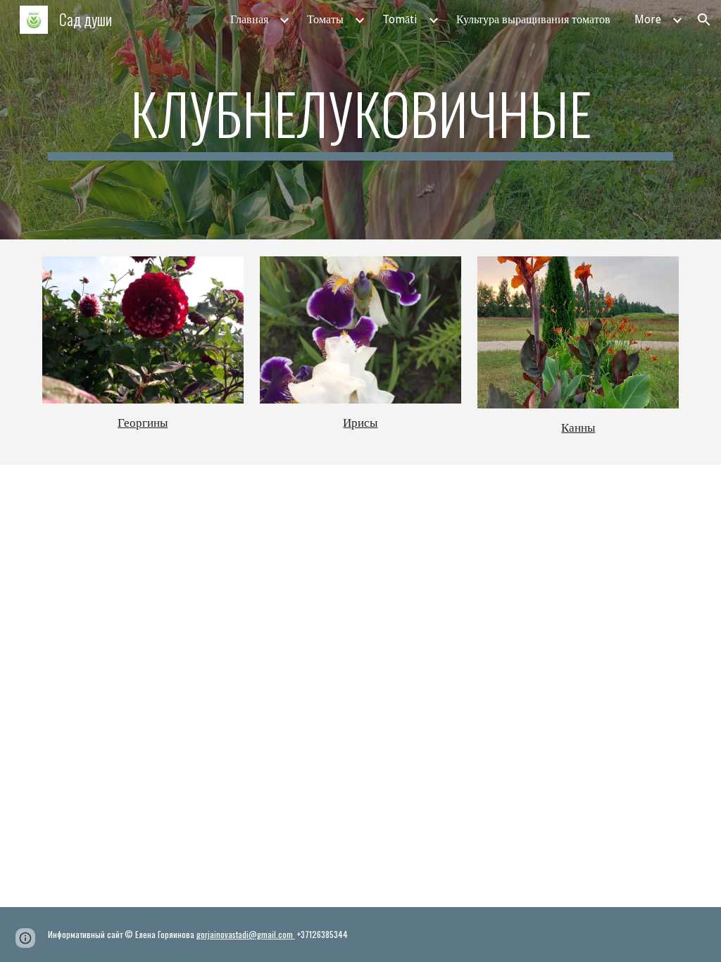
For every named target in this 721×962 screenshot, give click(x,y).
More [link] (647, 19)
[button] (704, 20)
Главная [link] (249, 19)
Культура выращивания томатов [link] (533, 19)
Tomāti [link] (400, 19)
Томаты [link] (325, 19)
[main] (360, 119)
